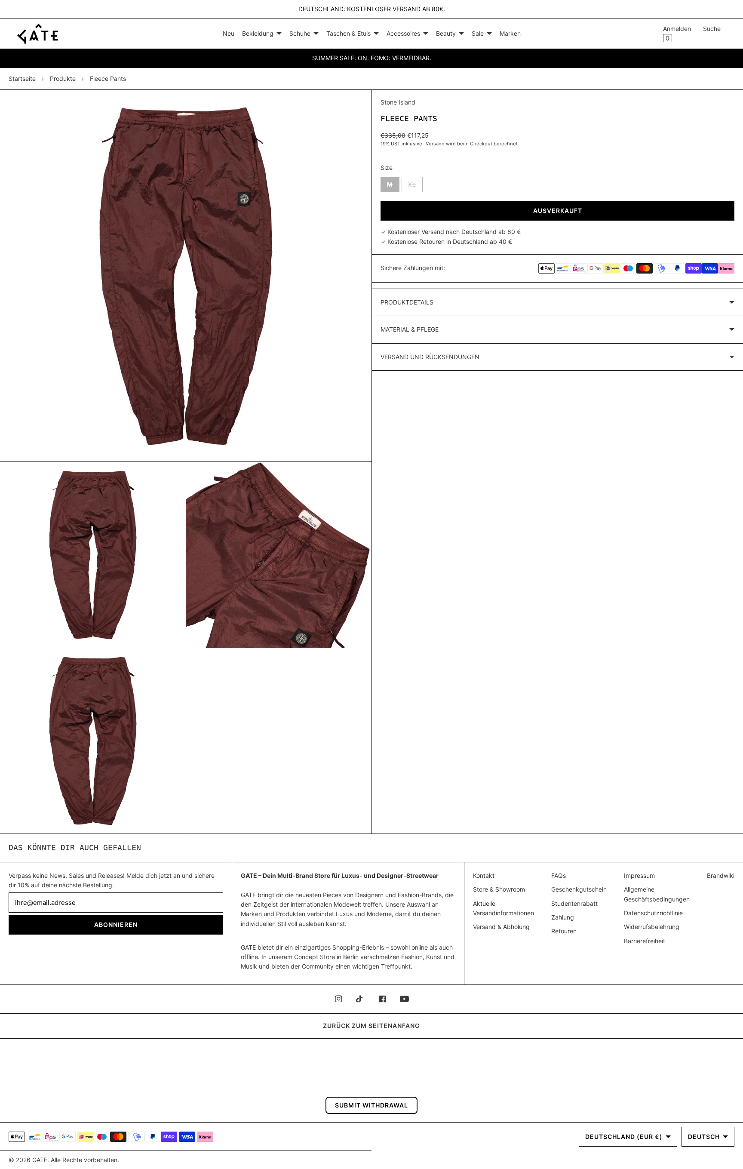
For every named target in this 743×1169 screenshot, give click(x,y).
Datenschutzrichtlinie (653, 913)
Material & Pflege (410, 329)
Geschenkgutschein (579, 889)
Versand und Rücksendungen (430, 356)
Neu (228, 33)
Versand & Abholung (501, 926)
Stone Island (398, 102)
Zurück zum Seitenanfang (371, 1025)
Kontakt (483, 875)
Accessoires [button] (403, 33)
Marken (510, 33)
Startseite (22, 78)
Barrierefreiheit (644, 940)
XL (415, 184)
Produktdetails (407, 302)
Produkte (63, 78)
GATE (39, 1159)
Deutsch (704, 1136)
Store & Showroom (499, 889)
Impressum (639, 875)
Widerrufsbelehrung (651, 926)
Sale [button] (478, 33)
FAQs (558, 875)
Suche (712, 28)
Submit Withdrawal (371, 1105)
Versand (435, 144)
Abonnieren (116, 924)
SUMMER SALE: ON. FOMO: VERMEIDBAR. (371, 58)
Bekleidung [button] (257, 33)
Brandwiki (720, 875)
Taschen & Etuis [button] (348, 33)
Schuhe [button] (299, 33)
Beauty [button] (446, 33)
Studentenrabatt (574, 903)
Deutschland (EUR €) (624, 1136)
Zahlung (562, 917)
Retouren (564, 931)
